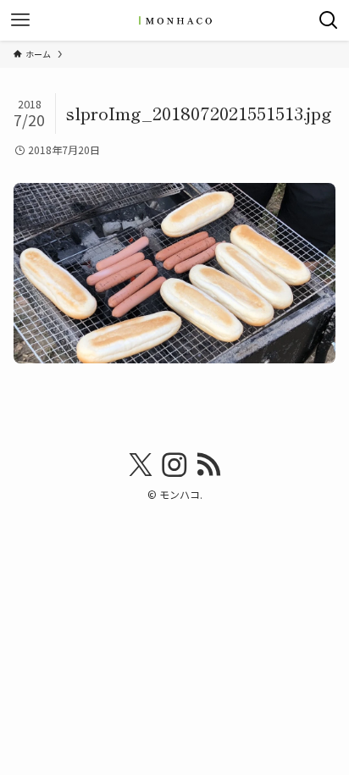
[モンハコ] (174, 20)
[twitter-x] (140, 465)
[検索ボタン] (328, 20)
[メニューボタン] (20, 20)
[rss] (208, 465)
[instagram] (174, 465)
